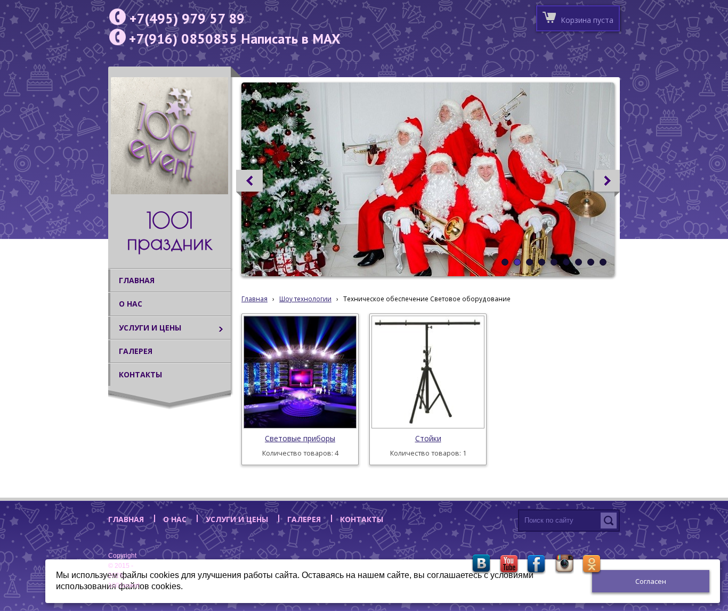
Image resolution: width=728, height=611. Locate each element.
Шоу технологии (305, 298)
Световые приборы (300, 438)
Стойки (428, 438)
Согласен (650, 581)
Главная (254, 298)
